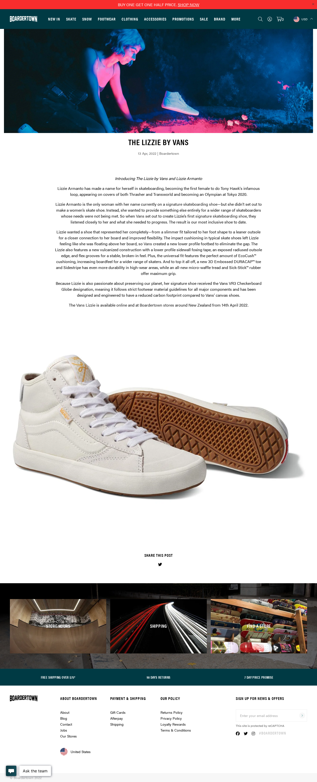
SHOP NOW (188, 4)
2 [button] (154, 529)
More (235, 19)
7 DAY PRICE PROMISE (258, 677)
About (64, 712)
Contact (66, 724)
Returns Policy (171, 712)
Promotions (183, 19)
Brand (219, 19)
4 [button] (163, 529)
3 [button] (158, 529)
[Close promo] (313, 4)
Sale (204, 19)
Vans (140, 216)
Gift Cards (118, 712)
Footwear (107, 19)
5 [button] (167, 529)
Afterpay (116, 718)
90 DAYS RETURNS (159, 677)
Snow (87, 19)
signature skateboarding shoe (191, 204)
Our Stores (68, 736)
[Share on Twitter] (160, 564)
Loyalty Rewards (173, 724)
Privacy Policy (171, 718)
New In (54, 19)
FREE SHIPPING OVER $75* (58, 677)
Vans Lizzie (85, 305)
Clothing (130, 19)
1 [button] (149, 529)
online (121, 305)
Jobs (63, 730)
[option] (158, 427)
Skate (71, 19)
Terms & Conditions (175, 730)
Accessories (155, 19)
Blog (63, 718)
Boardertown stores (157, 305)
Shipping (117, 724)
